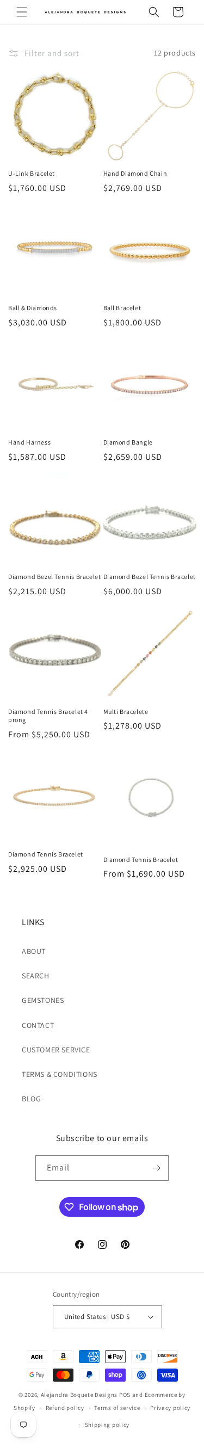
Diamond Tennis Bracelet (45, 854)
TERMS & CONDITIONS (59, 1074)
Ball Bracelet (122, 308)
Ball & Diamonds (32, 308)
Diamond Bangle (128, 442)
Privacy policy (170, 1408)
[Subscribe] (156, 1168)
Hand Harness (29, 442)
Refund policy (65, 1408)
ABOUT (34, 951)
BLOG (31, 1099)
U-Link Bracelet (31, 173)
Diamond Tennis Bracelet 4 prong (48, 715)
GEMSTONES (43, 1000)
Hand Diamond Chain (135, 173)
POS (125, 1394)
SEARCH (36, 976)
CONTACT (38, 1025)
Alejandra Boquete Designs (79, 1394)
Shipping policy (107, 1424)
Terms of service (117, 1408)
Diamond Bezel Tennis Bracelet (54, 576)
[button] (22, 12)
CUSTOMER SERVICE (56, 1050)
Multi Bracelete (126, 711)
